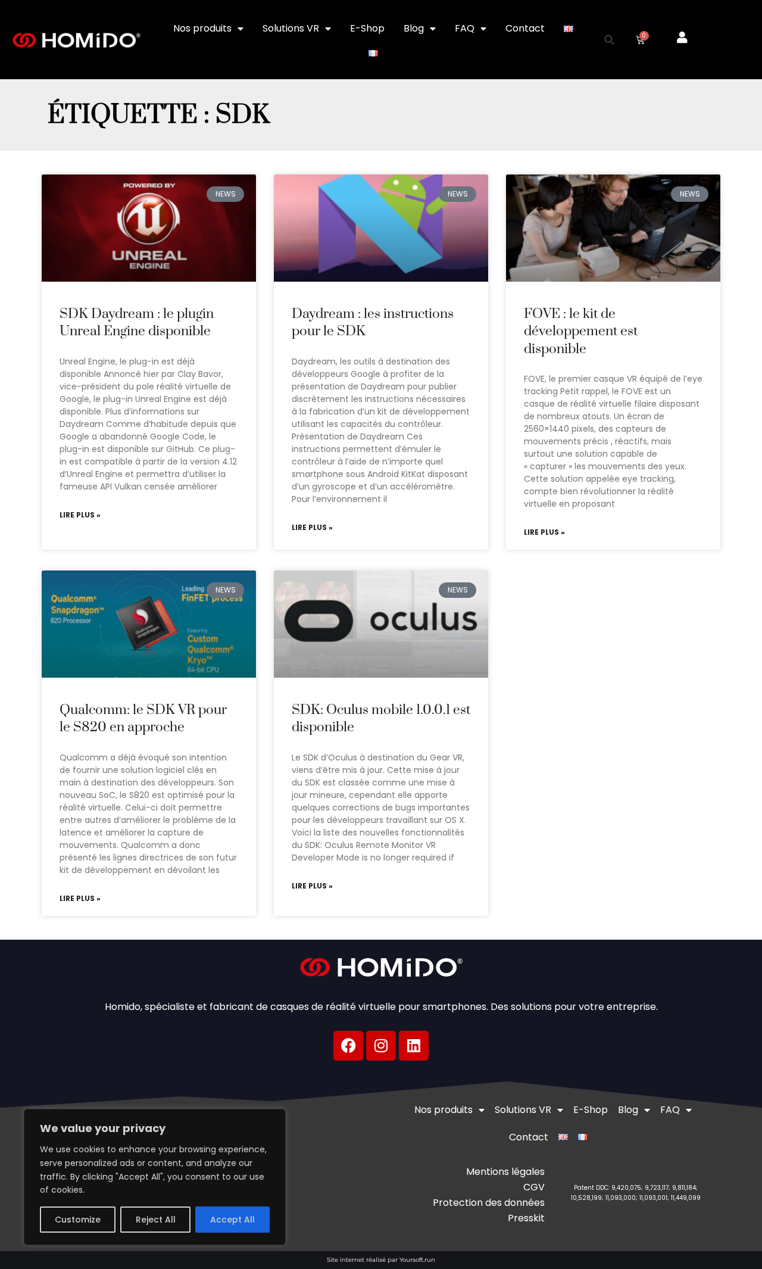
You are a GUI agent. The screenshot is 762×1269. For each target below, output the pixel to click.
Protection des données (489, 1202)
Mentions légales (505, 1171)
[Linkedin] (414, 1046)
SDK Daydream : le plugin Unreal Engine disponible (137, 322)
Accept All (232, 1220)
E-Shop (367, 28)
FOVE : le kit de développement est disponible (581, 331)
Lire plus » (80, 515)
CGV (534, 1187)
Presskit (526, 1218)
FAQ (464, 28)
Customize (78, 1220)
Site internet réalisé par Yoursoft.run (381, 1260)
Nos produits (202, 28)
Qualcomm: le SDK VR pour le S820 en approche (143, 718)
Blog (414, 28)
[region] (155, 1177)
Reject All (156, 1220)
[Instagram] (381, 1046)
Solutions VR (291, 28)
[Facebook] (348, 1046)
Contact (525, 28)
